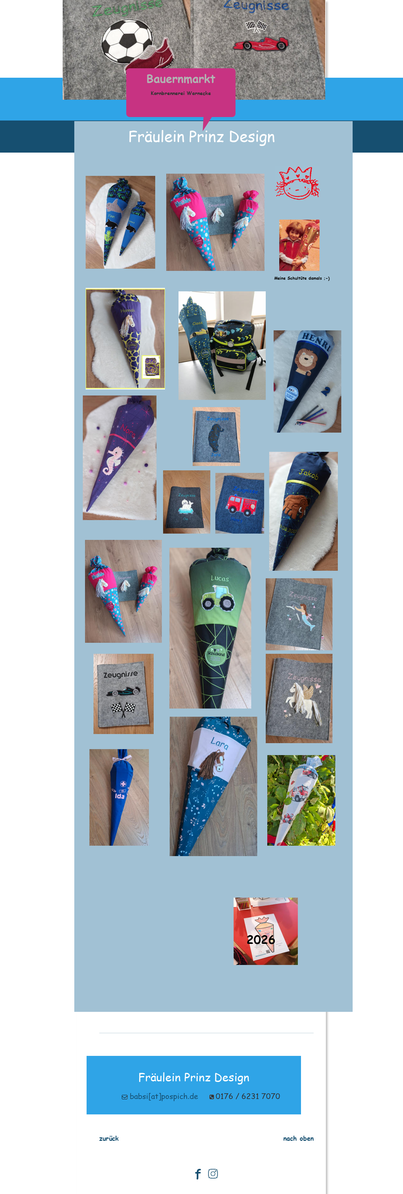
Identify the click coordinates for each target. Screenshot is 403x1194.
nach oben (298, 1137)
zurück (109, 1137)
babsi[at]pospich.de (164, 1096)
